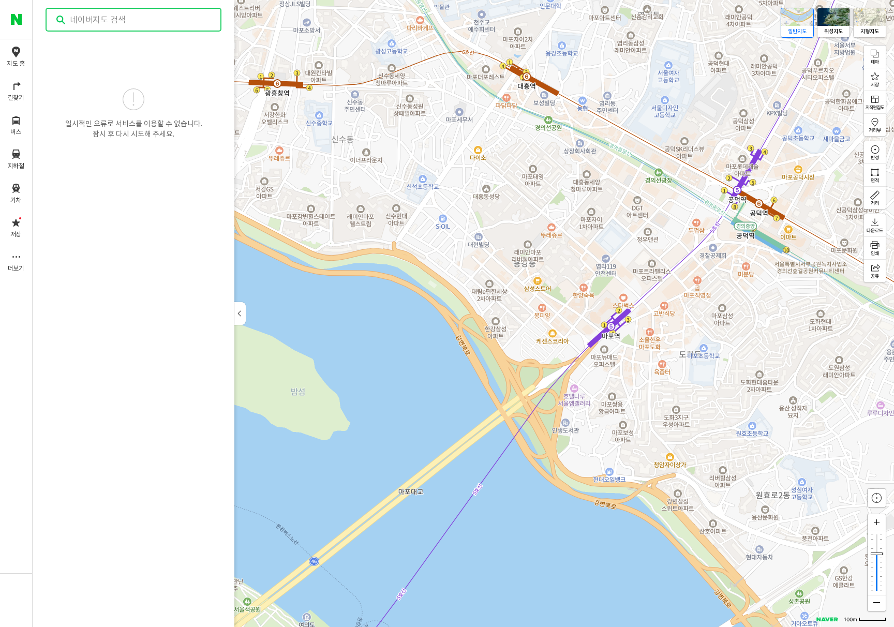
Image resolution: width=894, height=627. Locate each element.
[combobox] (134, 20)
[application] (463, 313)
